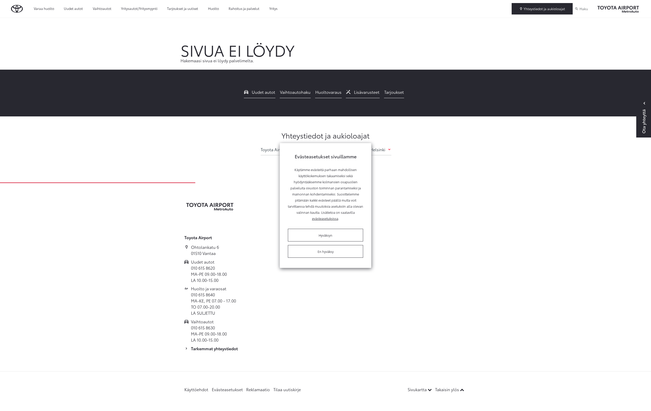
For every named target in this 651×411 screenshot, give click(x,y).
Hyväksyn (325, 235)
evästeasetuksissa (325, 218)
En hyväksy (326, 251)
